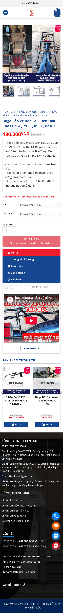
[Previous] (8, 54)
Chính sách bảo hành (13, 500)
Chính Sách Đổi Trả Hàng (15, 510)
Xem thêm (30, 348)
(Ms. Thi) (39, 556)
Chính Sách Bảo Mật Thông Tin (19, 505)
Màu (5, 204)
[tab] (31, 252)
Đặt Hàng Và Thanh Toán (15, 520)
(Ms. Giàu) (32, 541)
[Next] (55, 54)
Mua (18, 424)
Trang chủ (9, 111)
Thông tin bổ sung (22, 259)
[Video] (7, 76)
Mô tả (14, 252)
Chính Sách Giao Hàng (14, 515)
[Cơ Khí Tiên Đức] (31, 12)
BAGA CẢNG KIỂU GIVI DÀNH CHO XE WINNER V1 (16, 400)
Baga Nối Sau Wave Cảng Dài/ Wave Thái (46, 400)
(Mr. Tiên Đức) (19, 571)
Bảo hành (16, 279)
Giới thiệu (17, 266)
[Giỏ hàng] (57, 13)
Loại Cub (7, 214)
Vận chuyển (18, 272)
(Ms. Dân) (32, 546)
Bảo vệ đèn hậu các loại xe (30, 115)
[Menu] (5, 12)
